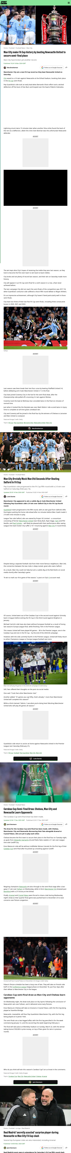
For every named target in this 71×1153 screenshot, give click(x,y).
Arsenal (12, 895)
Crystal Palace (23, 895)
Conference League (19, 987)
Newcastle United (39, 423)
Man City (29, 48)
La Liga (18, 1128)
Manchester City (51, 889)
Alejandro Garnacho (21, 840)
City (5, 78)
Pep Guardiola (18, 423)
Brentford (7, 891)
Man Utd (39, 753)
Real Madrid (26, 1128)
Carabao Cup (8, 849)
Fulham (19, 889)
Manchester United (26, 521)
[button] (66, 68)
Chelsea (38, 1076)
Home (6, 48)
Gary (57, 521)
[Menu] (68, 3)
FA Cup (10, 81)
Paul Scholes (17, 523)
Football (11, 48)
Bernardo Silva (28, 423)
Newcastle (23, 887)
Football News (20, 48)
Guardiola (7, 510)
